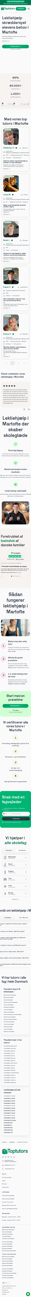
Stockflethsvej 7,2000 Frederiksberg (10, 1161)
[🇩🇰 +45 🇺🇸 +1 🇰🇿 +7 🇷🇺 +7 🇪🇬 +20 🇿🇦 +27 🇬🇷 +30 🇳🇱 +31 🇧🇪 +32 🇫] (6, 814)
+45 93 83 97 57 (10, 1169)
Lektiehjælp (12, 1142)
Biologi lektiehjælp (9, 997)
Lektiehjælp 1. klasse (9, 1098)
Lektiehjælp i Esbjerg (9, 1051)
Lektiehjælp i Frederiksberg (11, 1072)
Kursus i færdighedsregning (9, 1208)
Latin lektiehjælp (8, 1029)
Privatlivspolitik (5, 1292)
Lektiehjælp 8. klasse (9, 1115)
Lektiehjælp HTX (8, 1132)
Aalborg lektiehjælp (7, 1263)
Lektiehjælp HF (8, 1125)
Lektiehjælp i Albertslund (10, 1063)
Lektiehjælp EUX (8, 1127)
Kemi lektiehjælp (8, 1026)
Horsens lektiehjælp (7, 1269)
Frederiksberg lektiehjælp (9, 1273)
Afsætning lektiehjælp (10, 1017)
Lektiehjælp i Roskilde (9, 1070)
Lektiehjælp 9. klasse (9, 1117)
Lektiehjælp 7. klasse (9, 1113)
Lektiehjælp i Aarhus (9, 1055)
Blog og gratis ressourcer (9, 1205)
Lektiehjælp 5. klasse (9, 1108)
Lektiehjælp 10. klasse (10, 1120)
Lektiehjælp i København (10, 1046)
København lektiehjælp (8, 1256)
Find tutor (4, 1142)
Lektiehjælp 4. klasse (9, 1105)
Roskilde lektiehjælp (7, 1275)
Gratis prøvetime (6, 1177)
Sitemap (4, 1294)
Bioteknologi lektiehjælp (10, 1019)
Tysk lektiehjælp (8, 1009)
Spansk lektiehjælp (9, 1012)
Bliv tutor (4, 1184)
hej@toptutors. (9, 1165)
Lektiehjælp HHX (8, 1130)
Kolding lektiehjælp (7, 1271)
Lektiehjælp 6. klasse (9, 1110)
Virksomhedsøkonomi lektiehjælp (13, 1014)
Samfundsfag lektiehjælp (10, 1002)
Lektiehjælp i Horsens (10, 1077)
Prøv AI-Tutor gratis (7, 1202)
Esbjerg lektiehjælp (7, 1265)
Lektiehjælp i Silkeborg (10, 1082)
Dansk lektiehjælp (8, 1005)
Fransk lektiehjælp (9, 1024)
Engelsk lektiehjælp (9, 1007)
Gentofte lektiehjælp (7, 1277)
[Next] (29, 409)
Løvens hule (5, 1187)
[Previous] (24, 409)
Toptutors (13, 1286)
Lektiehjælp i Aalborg (9, 1075)
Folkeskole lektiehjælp (8, 1195)
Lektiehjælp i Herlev (9, 1053)
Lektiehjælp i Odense (9, 1065)
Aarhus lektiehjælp (7, 1259)
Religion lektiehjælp (9, 1031)
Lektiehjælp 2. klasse (9, 1101)
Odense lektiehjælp (7, 1261)
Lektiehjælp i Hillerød (9, 1060)
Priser (3, 1180)
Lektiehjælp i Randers (10, 1058)
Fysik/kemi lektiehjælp (8, 1238)
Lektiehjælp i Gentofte (10, 1048)
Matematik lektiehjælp (10, 995)
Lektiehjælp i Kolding (9, 1068)
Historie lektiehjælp (9, 1022)
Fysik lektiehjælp (8, 1000)
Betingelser (5, 1290)
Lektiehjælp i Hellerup (10, 1080)
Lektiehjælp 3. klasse (9, 1103)
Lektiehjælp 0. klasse (9, 1096)
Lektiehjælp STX (8, 1122)
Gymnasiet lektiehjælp (8, 1199)
